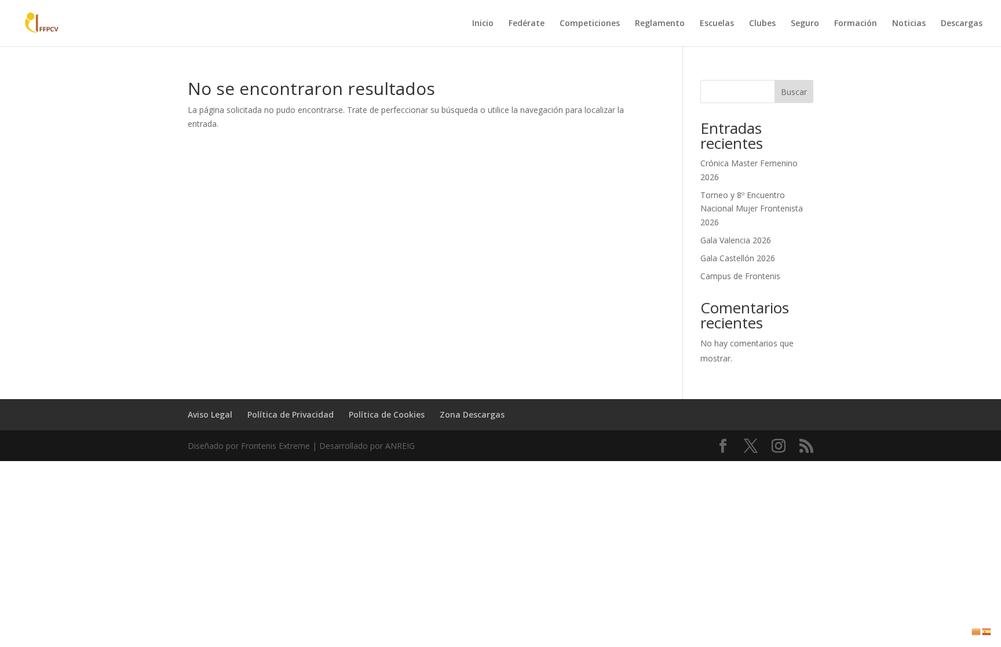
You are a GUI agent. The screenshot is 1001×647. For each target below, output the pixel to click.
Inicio (483, 23)
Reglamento (660, 23)
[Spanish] (987, 631)
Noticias (909, 23)
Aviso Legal (210, 414)
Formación (855, 23)
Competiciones (590, 23)
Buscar (794, 91)
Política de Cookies (387, 414)
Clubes (762, 23)
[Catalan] (976, 631)
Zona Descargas (472, 414)
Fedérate (527, 23)
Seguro (805, 23)
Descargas (961, 23)
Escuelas (717, 23)
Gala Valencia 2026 (735, 240)
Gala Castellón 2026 (737, 258)
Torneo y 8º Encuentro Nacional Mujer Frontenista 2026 (751, 208)
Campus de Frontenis (740, 276)
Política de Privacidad (290, 414)
